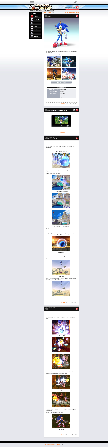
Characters (49, 12)
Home (45, 12)
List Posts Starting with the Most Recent (72, 12)
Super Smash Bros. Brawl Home (49, 444)
